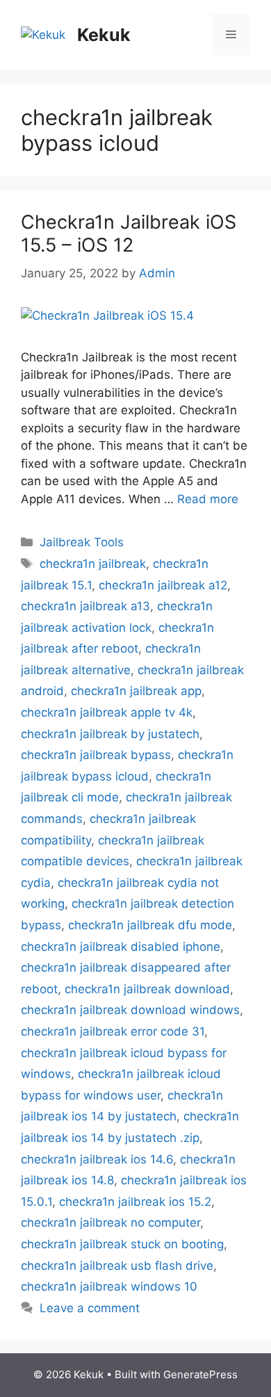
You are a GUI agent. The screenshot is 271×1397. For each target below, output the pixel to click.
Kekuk (104, 34)
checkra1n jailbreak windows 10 (109, 1286)
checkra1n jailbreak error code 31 (112, 1031)
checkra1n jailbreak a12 (163, 585)
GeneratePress (200, 1374)
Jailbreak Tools (82, 542)
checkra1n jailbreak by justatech (110, 734)
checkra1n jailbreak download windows (130, 1010)
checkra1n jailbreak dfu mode (150, 925)
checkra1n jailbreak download (147, 989)
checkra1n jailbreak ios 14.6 (97, 1159)
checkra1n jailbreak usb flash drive (117, 1266)
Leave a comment (90, 1308)
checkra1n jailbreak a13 (85, 606)
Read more (207, 499)
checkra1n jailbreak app (136, 691)
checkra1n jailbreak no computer (110, 1222)
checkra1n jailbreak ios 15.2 (135, 1202)
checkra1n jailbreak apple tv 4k (106, 712)
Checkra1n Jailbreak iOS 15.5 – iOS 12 (128, 233)
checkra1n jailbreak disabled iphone (120, 947)
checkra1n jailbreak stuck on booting (122, 1244)
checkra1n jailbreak (93, 564)
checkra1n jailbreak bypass (96, 755)
